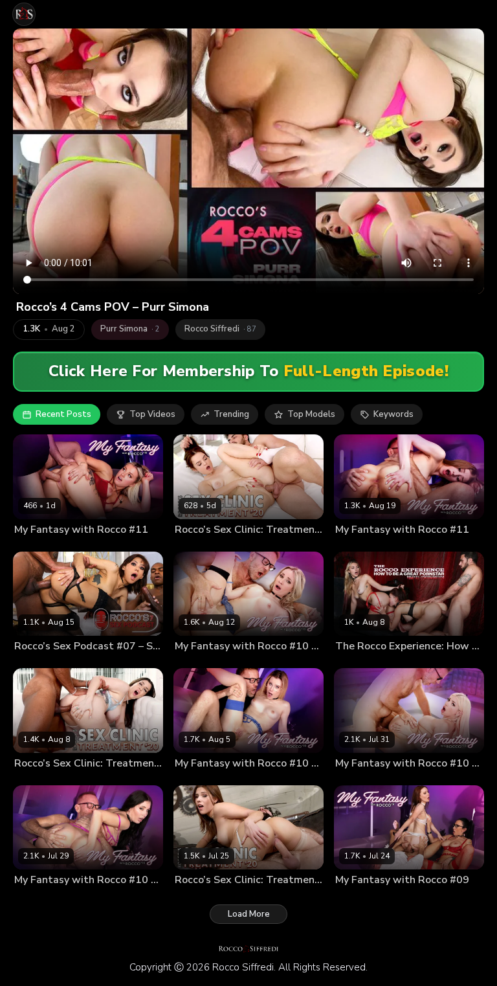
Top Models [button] (311, 414)
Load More (249, 914)
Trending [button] (231, 414)
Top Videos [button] (152, 414)
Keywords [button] (393, 414)
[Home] (24, 14)
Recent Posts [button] (63, 414)
